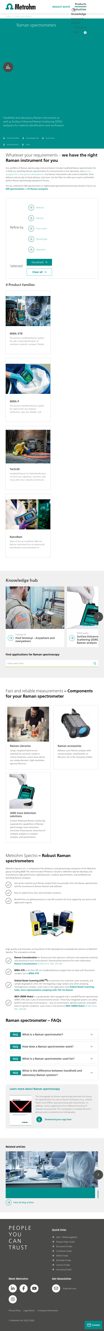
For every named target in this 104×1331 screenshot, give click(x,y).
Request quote (61, 6)
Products (80, 4)
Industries (79, 9)
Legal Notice (29, 1310)
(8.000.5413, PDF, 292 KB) (38, 964)
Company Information (48, 1310)
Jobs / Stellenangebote (66, 1237)
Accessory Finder (64, 1269)
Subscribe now (69, 1288)
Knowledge (78, 14)
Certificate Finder (64, 1251)
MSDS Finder (62, 1255)
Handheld (38, 262)
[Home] (20, 9)
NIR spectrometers (15, 189)
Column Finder (63, 1264)
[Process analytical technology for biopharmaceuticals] (50, 1159)
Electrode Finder (63, 1260)
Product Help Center (65, 1241)
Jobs (76, 32)
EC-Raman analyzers (37, 189)
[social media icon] (13, 1288)
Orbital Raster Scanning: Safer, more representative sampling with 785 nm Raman (54, 988)
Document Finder (64, 1246)
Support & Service (77, 20)
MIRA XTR (34, 973)
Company (80, 27)
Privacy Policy (15, 1310)
